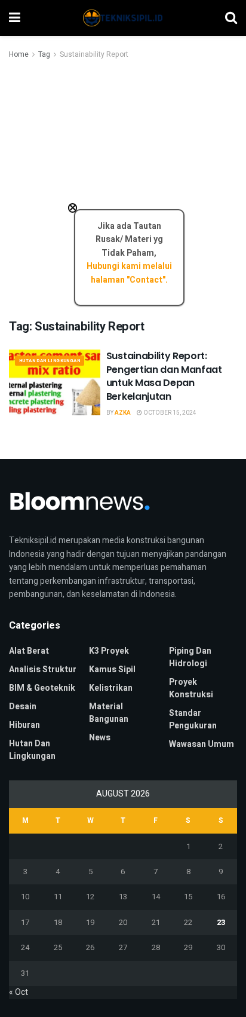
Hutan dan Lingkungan (49, 360)
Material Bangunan (108, 712)
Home (19, 54)
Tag (44, 54)
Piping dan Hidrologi (190, 657)
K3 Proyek (109, 651)
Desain (22, 706)
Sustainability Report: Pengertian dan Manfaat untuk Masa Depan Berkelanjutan (164, 376)
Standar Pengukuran (193, 719)
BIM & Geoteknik (42, 688)
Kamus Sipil (112, 669)
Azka (123, 413)
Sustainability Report (94, 54)
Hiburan (24, 725)
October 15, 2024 (169, 413)
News (99, 737)
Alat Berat (29, 651)
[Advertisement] (123, 190)
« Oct (18, 992)
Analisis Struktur (42, 669)
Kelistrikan (111, 688)
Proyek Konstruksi (191, 688)
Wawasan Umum (201, 744)
